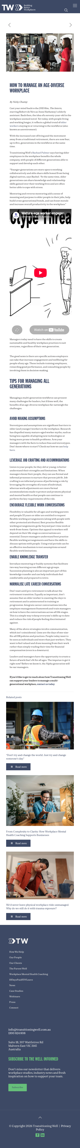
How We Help (16, 951)
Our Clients (15, 963)
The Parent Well (18, 968)
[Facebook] (37, 1135)
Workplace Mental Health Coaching (28, 974)
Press (12, 1002)
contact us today (46, 684)
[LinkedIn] (42, 1135)
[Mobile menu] (75, 5)
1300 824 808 (16, 1033)
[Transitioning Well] (18, 6)
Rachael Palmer (41, 152)
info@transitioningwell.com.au (29, 1030)
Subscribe (17, 1087)
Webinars (14, 996)
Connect (13, 1007)
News (12, 985)
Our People (15, 957)
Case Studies (16, 990)
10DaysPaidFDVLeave (21, 979)
